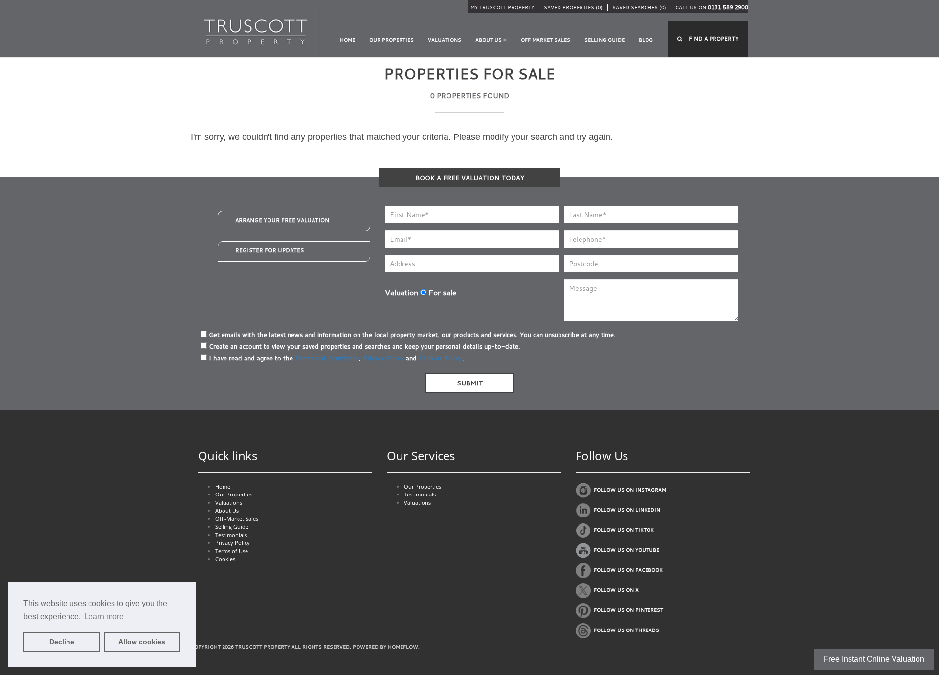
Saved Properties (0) (573, 7)
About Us (227, 510)
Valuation (401, 292)
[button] (708, 39)
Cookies (225, 558)
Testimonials (231, 535)
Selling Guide (604, 40)
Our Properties (391, 40)
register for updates (269, 250)
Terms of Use (231, 551)
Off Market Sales (545, 40)
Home (347, 40)
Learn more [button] (104, 616)
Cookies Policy (440, 358)
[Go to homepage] (255, 31)
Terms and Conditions (327, 358)
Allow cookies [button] (141, 642)
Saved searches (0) (639, 7)
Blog (646, 40)
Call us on (711, 7)
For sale (441, 292)
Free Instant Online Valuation (874, 659)
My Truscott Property (502, 7)
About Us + (491, 40)
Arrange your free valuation (282, 220)
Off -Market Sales (236, 518)
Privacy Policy (383, 358)
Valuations (444, 40)
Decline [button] (61, 642)
